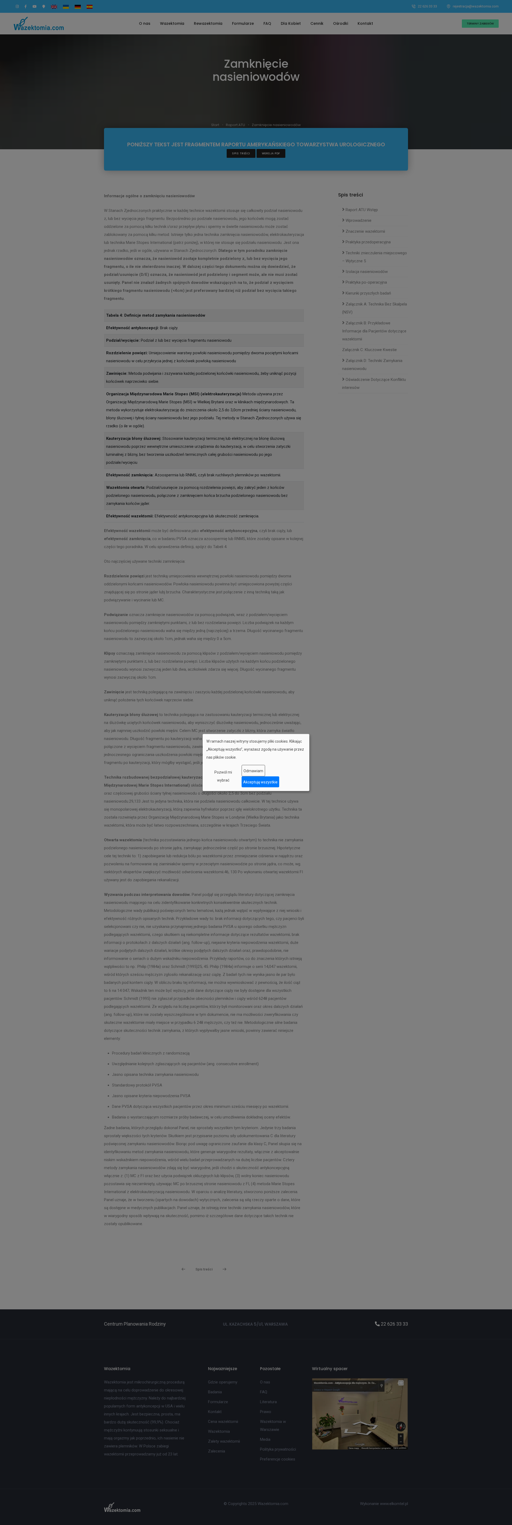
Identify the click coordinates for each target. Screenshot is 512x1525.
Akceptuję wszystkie (260, 782)
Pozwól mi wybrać (223, 776)
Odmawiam (253, 770)
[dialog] (256, 762)
